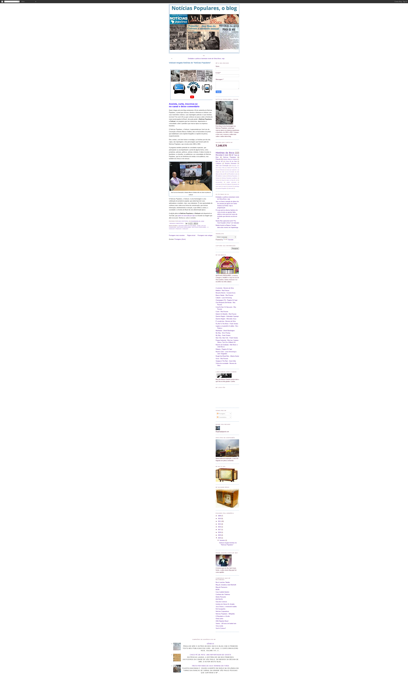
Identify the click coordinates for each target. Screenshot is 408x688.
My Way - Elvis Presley (223, 333)
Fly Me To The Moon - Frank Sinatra (227, 323)
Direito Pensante (221, 597)
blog (223, 180)
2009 (219, 516)
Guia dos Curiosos (221, 601)
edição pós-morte (231, 182)
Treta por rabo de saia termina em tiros (210, 666)
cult (236, 180)
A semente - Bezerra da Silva (225, 288)
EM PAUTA (219, 599)
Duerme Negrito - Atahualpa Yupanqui (227, 316)
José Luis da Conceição (228, 171)
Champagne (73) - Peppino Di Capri (226, 300)
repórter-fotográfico (222, 188)
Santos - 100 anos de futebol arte (226, 623)
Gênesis (222, 169)
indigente (229, 184)
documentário (219, 182)
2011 (219, 521)
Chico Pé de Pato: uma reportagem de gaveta (210, 655)
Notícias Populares (184, 227)
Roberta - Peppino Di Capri (224, 349)
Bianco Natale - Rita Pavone (224, 295)
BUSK (218, 589)
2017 (219, 529)
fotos (223, 184)
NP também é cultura (221, 176)
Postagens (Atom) (180, 239)
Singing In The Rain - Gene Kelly (226, 361)
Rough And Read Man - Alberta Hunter (227, 356)
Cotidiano (218, 163)
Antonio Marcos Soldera (187, 225)
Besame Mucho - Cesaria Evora (225, 293)
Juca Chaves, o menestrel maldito (226, 606)
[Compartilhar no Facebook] (195, 223)
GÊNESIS (210, 644)
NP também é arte (232, 174)
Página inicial (191, 235)
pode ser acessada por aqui (186, 215)
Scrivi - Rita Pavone (222, 358)
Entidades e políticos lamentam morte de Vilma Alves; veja (206, 58)
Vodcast (185, 228)
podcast (178, 228)
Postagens (221, 413)
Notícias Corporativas (222, 611)
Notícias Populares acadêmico (229, 178)
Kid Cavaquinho (220, 609)
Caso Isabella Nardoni (222, 592)
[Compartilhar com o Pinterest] (197, 223)
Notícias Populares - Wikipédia (225, 614)
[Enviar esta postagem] (186, 223)
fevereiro (222, 540)
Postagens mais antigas (205, 235)
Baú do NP (219, 161)
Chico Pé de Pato (231, 161)
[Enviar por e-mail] (189, 223)
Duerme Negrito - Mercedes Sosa (226, 319)
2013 (219, 524)
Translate (230, 239)
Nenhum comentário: (177, 223)
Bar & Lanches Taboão (223, 582)
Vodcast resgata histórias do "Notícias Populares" (190, 63)
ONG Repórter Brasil (222, 621)
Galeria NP (230, 167)
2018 (219, 532)
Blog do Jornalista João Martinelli (226, 585)
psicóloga (236, 186)
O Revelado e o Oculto (223, 616)
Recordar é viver (222, 155)
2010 (219, 518)
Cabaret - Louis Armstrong (224, 298)
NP (225, 174)
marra (224, 186)
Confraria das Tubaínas (223, 594)
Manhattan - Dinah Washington (225, 330)
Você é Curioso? (221, 628)
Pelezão (218, 159)
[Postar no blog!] (191, 223)
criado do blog (229, 180)
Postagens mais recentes (177, 235)
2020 (219, 535)
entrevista (218, 184)
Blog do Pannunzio (221, 587)
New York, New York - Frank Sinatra (227, 338)
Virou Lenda (219, 626)
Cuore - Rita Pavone (222, 311)
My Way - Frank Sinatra (223, 335)
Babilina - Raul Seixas (222, 290)
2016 (219, 527)
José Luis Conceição (222, 165)
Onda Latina (219, 618)
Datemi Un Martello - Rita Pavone (226, 314)
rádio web (231, 188)
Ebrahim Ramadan (231, 163)
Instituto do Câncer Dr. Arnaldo (225, 604)
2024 (219, 538)
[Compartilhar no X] (193, 223)
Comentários (222, 417)
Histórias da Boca (225, 152)
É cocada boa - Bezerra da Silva (226, 321)
